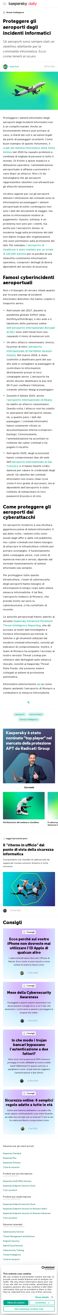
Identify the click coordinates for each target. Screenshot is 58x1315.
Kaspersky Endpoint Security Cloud (19, 1186)
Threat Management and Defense (19, 1236)
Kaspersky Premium (12, 1163)
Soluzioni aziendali (12, 1224)
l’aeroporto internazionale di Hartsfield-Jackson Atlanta (29, 351)
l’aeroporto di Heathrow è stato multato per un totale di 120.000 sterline (28, 249)
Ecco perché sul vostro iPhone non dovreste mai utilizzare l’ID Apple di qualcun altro (29, 946)
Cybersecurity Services (13, 1232)
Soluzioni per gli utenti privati (18, 1146)
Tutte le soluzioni (11, 1167)
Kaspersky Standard (12, 1153)
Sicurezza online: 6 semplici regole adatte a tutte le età (29, 1102)
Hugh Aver (14, 66)
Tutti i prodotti (10, 1190)
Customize (40, 1302)
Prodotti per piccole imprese (17, 1173)
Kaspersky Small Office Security (17, 1181)
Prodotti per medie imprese (17, 1197)
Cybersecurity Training (13, 1250)
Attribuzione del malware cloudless (21, 822)
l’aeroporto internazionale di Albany (29, 399)
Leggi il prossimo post (16, 838)
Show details (42, 1297)
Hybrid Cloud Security (13, 1246)
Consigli (30, 932)
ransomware (36, 714)
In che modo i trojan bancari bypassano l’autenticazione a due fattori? (29, 1047)
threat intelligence (15, 12)
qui (38, 684)
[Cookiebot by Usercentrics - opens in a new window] (42, 1268)
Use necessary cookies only (29, 1309)
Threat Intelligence (12, 1255)
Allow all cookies (16, 1302)
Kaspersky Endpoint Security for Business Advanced (26, 1213)
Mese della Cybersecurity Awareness (29, 994)
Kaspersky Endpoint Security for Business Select (25, 1209)
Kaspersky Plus (9, 1158)
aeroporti (19, 714)
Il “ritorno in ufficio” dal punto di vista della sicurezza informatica (28, 849)
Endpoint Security (11, 1241)
